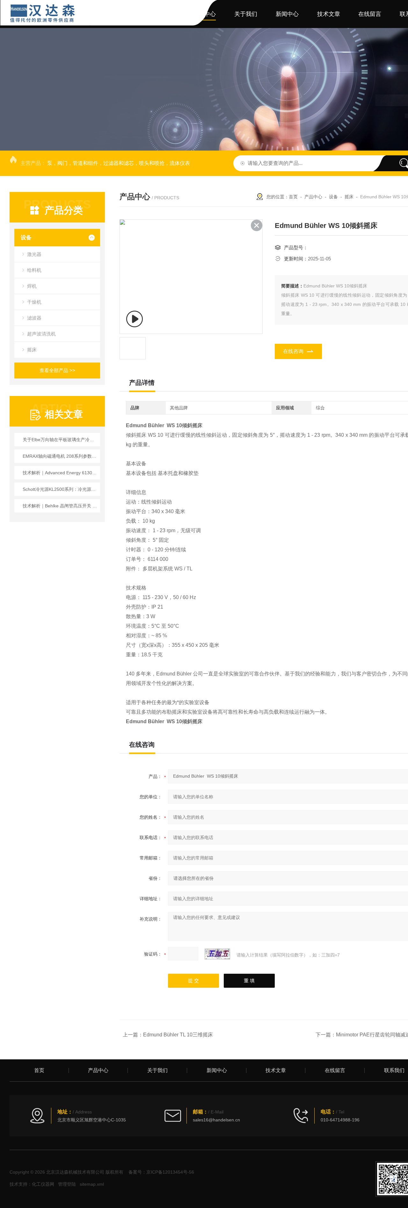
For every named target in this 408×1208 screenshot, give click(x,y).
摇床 (32, 349)
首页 (168, 14)
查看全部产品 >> (57, 370)
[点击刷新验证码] (217, 954)
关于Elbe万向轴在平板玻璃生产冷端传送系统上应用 (60, 439)
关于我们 (245, 14)
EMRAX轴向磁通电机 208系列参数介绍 (60, 456)
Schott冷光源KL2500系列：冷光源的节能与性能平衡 (60, 489)
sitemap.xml (92, 1184)
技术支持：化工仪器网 (32, 1184)
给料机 (34, 270)
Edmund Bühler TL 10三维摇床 (178, 1034)
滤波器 (34, 318)
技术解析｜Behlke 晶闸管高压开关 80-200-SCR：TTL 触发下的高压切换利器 (60, 505)
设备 (26, 238)
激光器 (34, 254)
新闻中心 (287, 14)
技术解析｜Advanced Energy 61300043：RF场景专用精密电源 (60, 472)
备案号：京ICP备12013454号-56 (161, 1172)
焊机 (32, 286)
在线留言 (369, 14)
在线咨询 (293, 351)
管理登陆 (67, 1184)
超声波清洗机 (41, 333)
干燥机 (34, 302)
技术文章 (328, 14)
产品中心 (204, 14)
